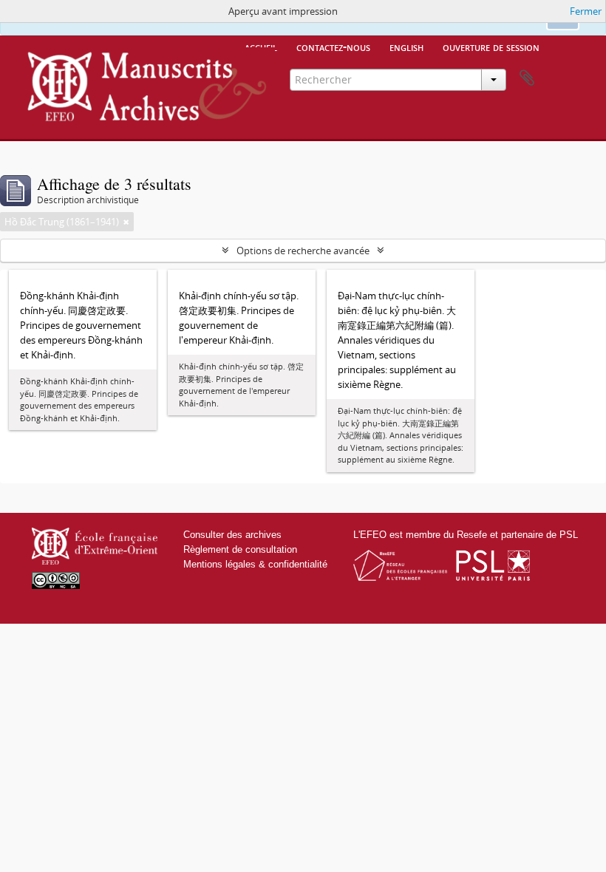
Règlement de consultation (240, 549)
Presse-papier (526, 78)
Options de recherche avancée (303, 250)
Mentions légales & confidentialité (255, 564)
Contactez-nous (333, 46)
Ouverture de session (491, 46)
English (406, 46)
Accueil (261, 46)
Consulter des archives (232, 534)
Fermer (586, 11)
